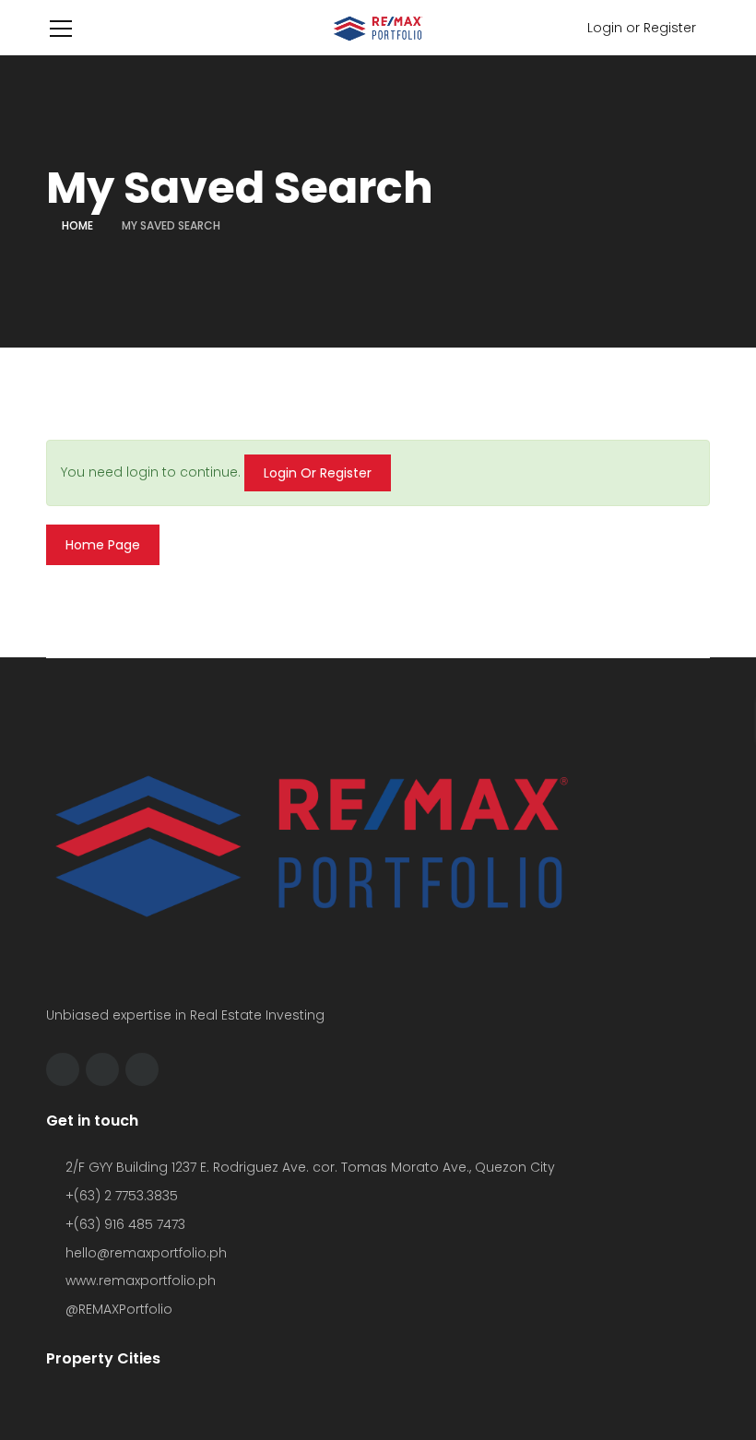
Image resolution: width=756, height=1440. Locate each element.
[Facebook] (62, 1069)
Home (77, 225)
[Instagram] (102, 1069)
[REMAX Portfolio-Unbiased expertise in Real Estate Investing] (378, 27)
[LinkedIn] (142, 1069)
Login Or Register (318, 473)
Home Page (102, 545)
